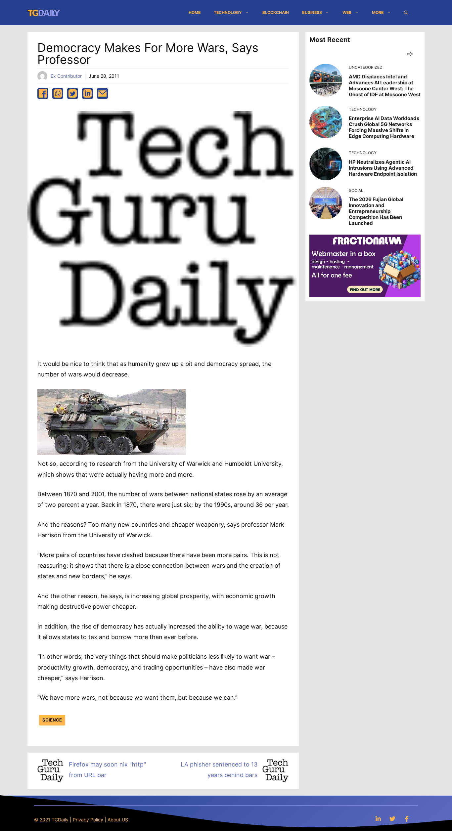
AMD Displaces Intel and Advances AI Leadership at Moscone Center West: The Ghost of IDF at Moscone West (385, 85)
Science (52, 719)
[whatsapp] (57, 93)
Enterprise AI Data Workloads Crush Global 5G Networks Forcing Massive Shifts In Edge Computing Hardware (384, 127)
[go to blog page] (409, 53)
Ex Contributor (66, 76)
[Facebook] (407, 818)
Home (195, 12)
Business (312, 12)
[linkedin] (87, 93)
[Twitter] (392, 818)
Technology (228, 12)
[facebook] (42, 93)
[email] (102, 93)
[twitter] (72, 93)
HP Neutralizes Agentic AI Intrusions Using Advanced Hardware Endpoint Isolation (383, 168)
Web (346, 12)
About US (118, 819)
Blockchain (275, 12)
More (378, 12)
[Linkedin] (378, 818)
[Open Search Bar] (406, 12)
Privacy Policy (88, 819)
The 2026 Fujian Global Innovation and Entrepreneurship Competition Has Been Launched (376, 211)
